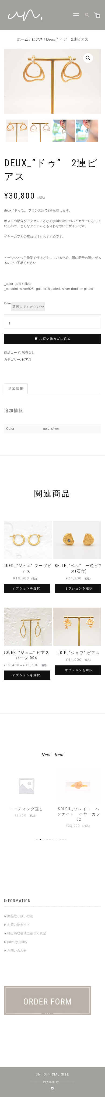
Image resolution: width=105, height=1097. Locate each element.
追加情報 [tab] (15, 388)
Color (7, 303)
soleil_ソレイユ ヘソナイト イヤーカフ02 (78, 814)
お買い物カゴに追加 (55, 338)
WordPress (67, 1082)
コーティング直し (26, 809)
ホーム (22, 39)
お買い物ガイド (18, 925)
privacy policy (17, 942)
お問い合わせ (17, 950)
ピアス (37, 39)
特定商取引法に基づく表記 (26, 933)
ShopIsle (36, 1082)
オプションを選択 (26, 588)
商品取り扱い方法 (20, 916)
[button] (88, 58)
